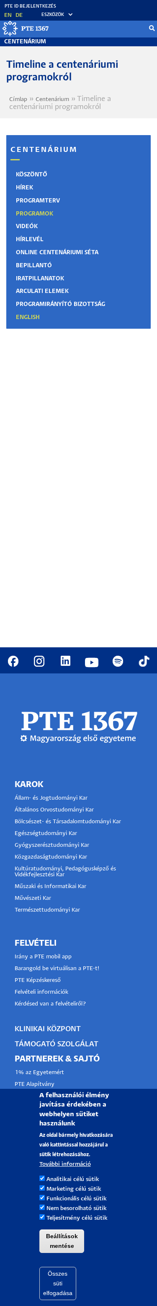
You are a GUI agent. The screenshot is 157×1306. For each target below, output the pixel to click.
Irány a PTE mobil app (44, 957)
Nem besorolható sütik (76, 1208)
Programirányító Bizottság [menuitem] (60, 304)
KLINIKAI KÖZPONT (48, 1029)
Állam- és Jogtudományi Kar (51, 798)
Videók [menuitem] (27, 226)
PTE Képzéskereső (38, 980)
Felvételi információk (41, 992)
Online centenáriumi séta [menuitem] (57, 252)
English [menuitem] (28, 317)
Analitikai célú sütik (72, 1179)
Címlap (18, 99)
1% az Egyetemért (39, 1072)
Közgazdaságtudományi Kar (51, 857)
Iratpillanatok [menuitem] (40, 279)
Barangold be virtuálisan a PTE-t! (57, 968)
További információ (65, 1164)
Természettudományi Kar (48, 910)
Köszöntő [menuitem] (31, 175)
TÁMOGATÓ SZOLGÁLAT (56, 1044)
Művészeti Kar (33, 898)
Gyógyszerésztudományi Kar (52, 845)
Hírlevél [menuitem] (30, 239)
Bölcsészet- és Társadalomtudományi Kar (68, 822)
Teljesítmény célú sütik (77, 1218)
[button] (53, 15)
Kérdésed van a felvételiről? (50, 1004)
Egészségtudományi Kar (46, 833)
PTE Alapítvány (34, 1084)
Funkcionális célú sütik (76, 1199)
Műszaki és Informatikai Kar (50, 886)
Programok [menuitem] (34, 214)
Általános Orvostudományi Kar (54, 810)
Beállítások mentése (62, 1241)
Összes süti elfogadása (57, 1283)
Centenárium (25, 42)
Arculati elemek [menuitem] (42, 291)
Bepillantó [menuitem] (34, 266)
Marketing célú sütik (73, 1189)
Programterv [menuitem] (38, 201)
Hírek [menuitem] (24, 188)
